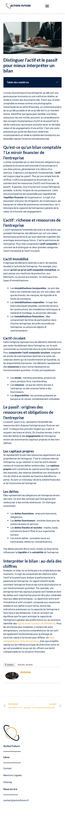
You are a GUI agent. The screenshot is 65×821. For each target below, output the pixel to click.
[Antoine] (12, 675)
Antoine (25, 672)
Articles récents (25, 664)
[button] (47, 6)
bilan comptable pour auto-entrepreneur (28, 639)
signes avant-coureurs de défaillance (36, 623)
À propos (9, 664)
